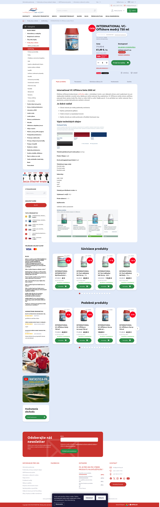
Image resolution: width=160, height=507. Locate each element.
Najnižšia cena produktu (85, 473)
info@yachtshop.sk (118, 467)
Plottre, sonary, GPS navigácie (35, 131)
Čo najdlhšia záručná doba (85, 480)
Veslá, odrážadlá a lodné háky (35, 159)
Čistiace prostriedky (33, 52)
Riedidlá (30, 88)
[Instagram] (117, 478)
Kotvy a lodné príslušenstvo (35, 107)
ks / (36, 205)
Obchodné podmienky (28, 2)
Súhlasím (101, 498)
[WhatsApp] (124, 478)
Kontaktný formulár (118, 484)
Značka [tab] (129, 81)
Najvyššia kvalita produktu (85, 476)
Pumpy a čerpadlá (32, 144)
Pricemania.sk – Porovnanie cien (108, 498)
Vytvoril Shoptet (120, 504)
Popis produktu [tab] (61, 81)
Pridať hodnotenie (31, 417)
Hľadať (95, 10)
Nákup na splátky (27, 483)
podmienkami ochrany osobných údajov (86, 444)
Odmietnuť (89, 498)
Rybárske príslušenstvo (33, 150)
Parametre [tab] (77, 81)
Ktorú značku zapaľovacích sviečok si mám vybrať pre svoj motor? (35, 277)
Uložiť (99, 73)
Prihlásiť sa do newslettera (69, 451)
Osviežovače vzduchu (33, 82)
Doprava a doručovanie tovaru (30, 485)
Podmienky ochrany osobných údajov (46, 2)
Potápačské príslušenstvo (34, 134)
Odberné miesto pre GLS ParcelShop (32, 491)
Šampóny (30, 94)
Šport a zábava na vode (33, 156)
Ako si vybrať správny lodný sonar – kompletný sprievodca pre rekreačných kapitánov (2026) (36, 289)
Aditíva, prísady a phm (33, 45)
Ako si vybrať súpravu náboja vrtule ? (35, 269)
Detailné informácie (102, 68)
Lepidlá (30, 70)
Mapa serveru (26, 477)
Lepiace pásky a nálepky (34, 67)
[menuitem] (27, 16)
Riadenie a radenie (32, 147)
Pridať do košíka (119, 63)
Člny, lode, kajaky (32, 39)
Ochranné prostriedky (33, 79)
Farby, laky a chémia (32, 42)
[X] (114, 478)
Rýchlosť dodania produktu (86, 483)
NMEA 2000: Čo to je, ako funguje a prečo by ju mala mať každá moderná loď (35, 300)
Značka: (102, 39)
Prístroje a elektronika (33, 137)
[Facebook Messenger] (121, 478)
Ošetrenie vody (32, 85)
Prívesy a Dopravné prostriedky (36, 140)
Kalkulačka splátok (104, 56)
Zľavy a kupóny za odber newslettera (32, 493)
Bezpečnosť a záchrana (33, 36)
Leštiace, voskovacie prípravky (35, 73)
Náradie (29, 122)
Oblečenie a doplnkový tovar (35, 125)
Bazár (28, 162)
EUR (132, 2)
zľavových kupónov (70, 446)
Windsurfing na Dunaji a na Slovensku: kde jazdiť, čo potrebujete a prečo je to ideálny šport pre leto (35, 273)
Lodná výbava (31, 116)
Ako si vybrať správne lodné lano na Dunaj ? (35, 285)
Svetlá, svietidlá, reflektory (34, 153)
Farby (29, 55)
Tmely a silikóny (32, 98)
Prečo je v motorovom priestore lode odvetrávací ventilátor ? (35, 304)
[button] (79, 293)
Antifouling (31, 49)
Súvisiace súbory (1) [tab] (96, 81)
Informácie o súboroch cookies (81, 2)
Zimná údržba (31, 101)
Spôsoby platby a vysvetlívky (30, 488)
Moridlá (30, 76)
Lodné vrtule (30, 113)
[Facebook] (111, 478)
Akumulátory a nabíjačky (34, 33)
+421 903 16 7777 (117, 474)
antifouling (81, 94)
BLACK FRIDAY (31, 30)
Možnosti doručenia (124, 55)
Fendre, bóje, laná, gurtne (34, 104)
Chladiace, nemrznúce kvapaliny (36, 58)
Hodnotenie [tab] (114, 81)
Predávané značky (27, 480)
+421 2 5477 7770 (117, 470)
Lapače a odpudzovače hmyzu (35, 64)
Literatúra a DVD (32, 110)
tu (74, 500)
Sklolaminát (31, 91)
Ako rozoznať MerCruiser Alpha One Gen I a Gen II (35, 281)
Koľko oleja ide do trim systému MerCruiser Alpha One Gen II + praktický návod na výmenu (34, 295)
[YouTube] (128, 478)
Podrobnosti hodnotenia (120, 34)
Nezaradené (30, 165)
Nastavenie (59, 504)
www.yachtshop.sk (48, 498)
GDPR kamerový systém (64, 2)
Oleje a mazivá (31, 128)
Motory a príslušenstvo (33, 119)
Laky (29, 61)
